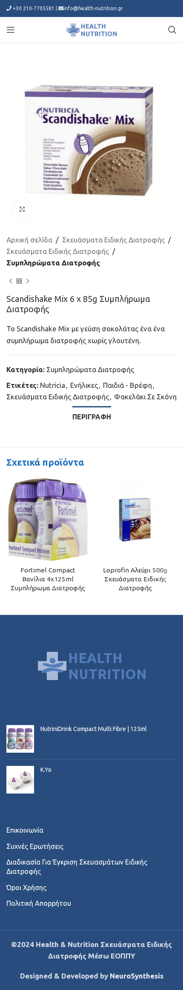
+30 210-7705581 (33, 8)
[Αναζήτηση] (172, 29)
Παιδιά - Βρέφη (127, 385)
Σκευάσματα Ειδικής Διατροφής (113, 240)
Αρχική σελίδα (29, 240)
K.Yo (45, 769)
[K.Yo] (20, 780)
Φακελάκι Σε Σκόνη (145, 397)
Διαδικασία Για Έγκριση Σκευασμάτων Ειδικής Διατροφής (76, 866)
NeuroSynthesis (136, 976)
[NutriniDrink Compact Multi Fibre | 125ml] (20, 739)
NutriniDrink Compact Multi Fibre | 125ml (93, 728)
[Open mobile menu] (10, 29)
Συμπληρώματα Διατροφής (53, 263)
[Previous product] (10, 281)
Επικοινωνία (24, 830)
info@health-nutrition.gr (93, 8)
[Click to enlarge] (22, 209)
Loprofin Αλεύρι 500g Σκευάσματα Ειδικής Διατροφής (135, 579)
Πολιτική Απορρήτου (38, 903)
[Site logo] (91, 29)
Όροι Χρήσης (26, 887)
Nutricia (52, 385)
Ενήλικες (84, 385)
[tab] (91, 416)
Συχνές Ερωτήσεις (34, 846)
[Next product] (27, 281)
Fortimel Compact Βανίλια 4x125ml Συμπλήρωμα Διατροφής (48, 579)
